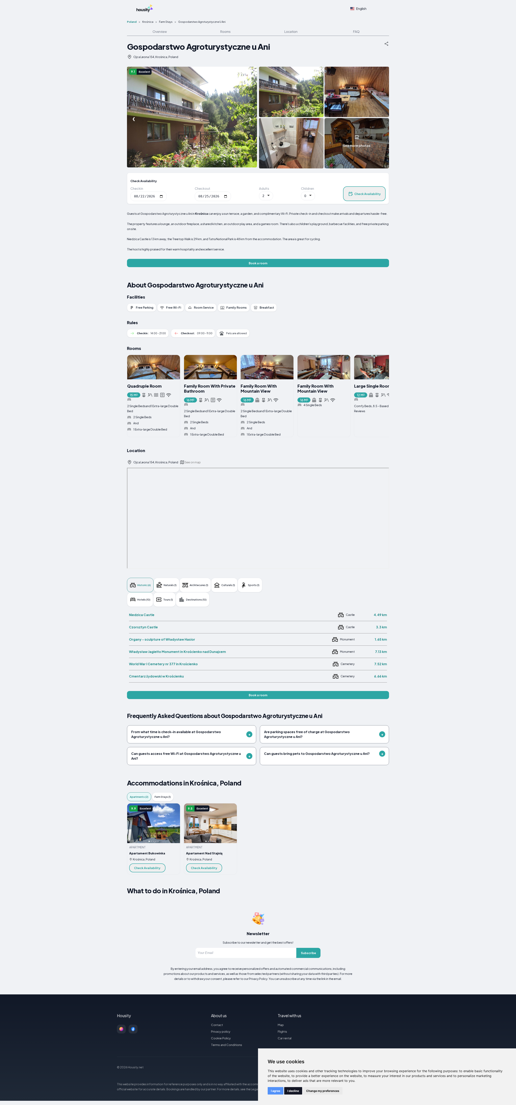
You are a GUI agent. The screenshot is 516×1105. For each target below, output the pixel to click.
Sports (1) (253, 585)
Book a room (258, 263)
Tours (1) (168, 599)
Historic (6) (144, 585)
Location (291, 31)
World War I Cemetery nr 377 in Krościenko (163, 664)
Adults (264, 188)
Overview (160, 31)
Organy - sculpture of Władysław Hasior (162, 639)
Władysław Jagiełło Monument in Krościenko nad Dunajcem (177, 652)
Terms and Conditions (226, 1045)
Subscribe (308, 953)
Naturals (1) (170, 585)
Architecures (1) (199, 585)
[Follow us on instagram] (121, 1029)
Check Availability (367, 194)
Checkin (136, 188)
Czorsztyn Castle (143, 627)
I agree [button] (275, 1091)
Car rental (284, 1038)
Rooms (225, 31)
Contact (217, 1025)
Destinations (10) (196, 599)
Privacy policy (220, 1031)
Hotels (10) (143, 599)
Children (307, 188)
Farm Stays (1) (163, 796)
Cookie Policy (221, 1038)
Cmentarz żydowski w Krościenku (156, 676)
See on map (193, 462)
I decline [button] (293, 1091)
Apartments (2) (139, 796)
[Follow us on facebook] (133, 1029)
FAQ (356, 31)
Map (281, 1025)
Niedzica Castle (141, 615)
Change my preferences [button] (322, 1091)
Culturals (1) (228, 585)
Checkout (202, 188)
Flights (282, 1031)
